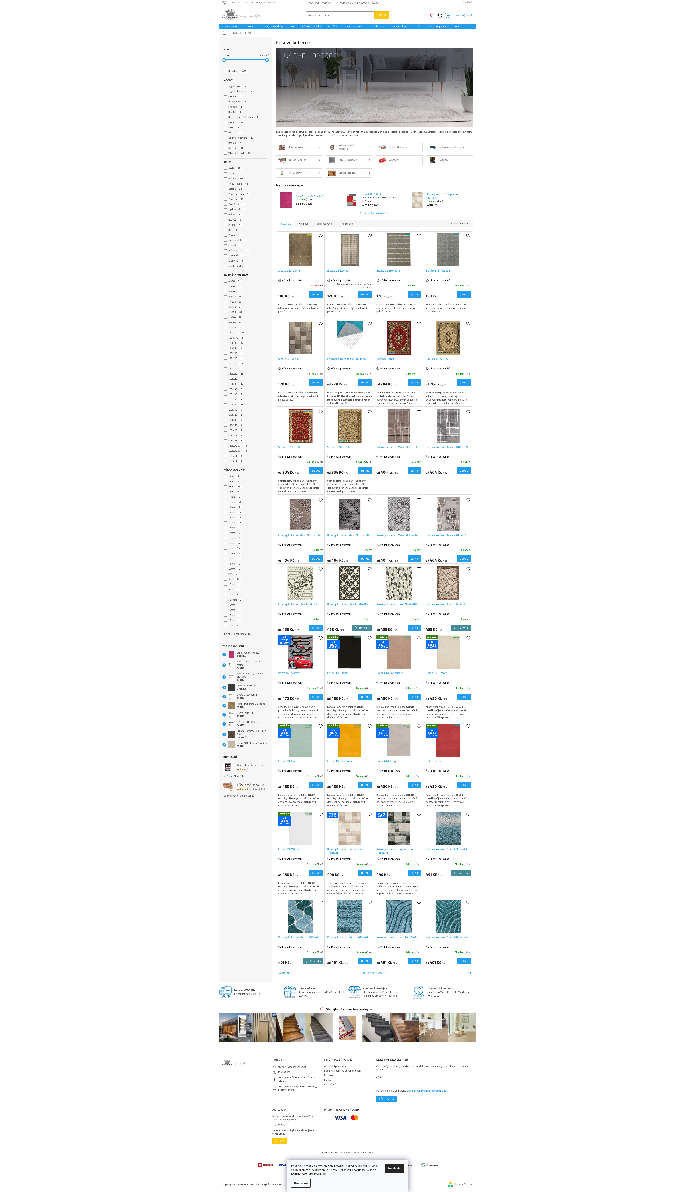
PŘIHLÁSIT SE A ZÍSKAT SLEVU (311, 611)
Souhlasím (394, 1168)
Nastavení (301, 1183)
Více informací (317, 1174)
